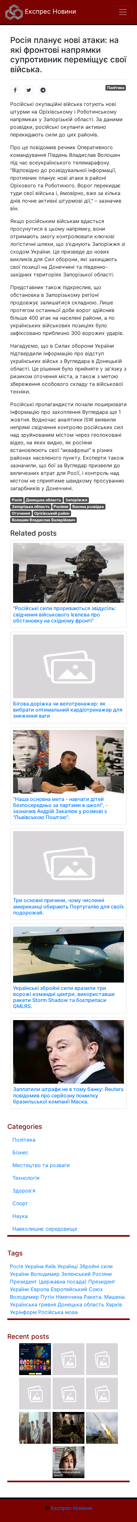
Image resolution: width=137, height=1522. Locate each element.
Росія (17, 499)
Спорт (20, 1203)
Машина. (115, 1297)
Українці (67, 1266)
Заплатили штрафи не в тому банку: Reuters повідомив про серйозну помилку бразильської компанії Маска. (68, 1095)
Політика (115, 87)
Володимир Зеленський (61, 1274)
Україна (34, 1266)
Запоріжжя (76, 499)
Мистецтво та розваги (41, 1165)
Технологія (26, 1178)
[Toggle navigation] (123, 12)
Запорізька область (31, 506)
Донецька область (43, 499)
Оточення (21, 513)
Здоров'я (23, 1190)
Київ (50, 1266)
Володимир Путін (32, 1297)
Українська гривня (33, 1304)
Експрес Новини (49, 11)
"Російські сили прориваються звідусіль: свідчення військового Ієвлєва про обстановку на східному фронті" (64, 614)
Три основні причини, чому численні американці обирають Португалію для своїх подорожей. (68, 906)
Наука (20, 1216)
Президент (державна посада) (48, 1281)
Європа (40, 1289)
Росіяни (61, 506)
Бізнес (20, 1152)
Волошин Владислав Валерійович (43, 520)
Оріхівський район (51, 513)
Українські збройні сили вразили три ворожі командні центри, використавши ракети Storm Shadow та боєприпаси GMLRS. (64, 997)
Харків (114, 1304)
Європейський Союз (77, 1289)
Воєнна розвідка (88, 506)
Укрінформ (23, 1312)
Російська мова (58, 1312)
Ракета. (93, 1297)
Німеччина (69, 1297)
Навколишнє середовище (44, 1229)
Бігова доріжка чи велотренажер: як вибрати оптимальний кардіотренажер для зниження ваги (67, 709)
